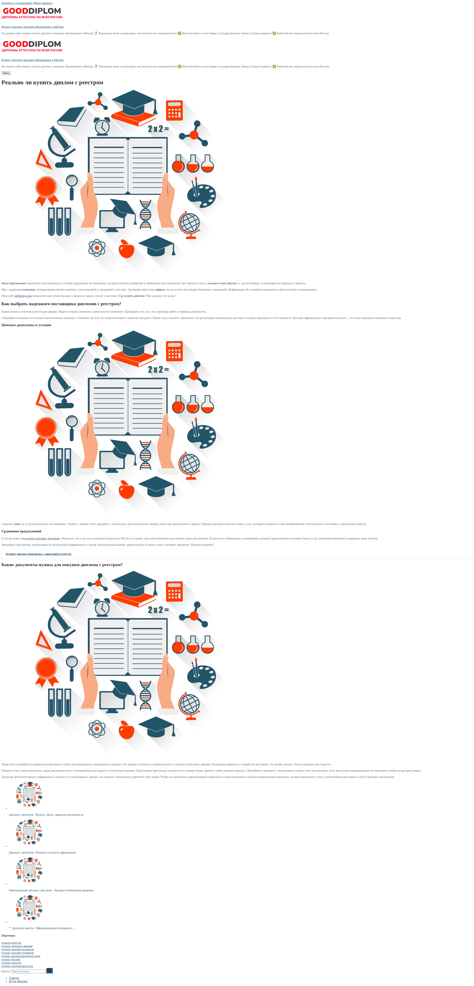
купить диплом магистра (17, 966)
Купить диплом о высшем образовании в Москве (32, 26)
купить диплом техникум (17, 949)
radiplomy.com (23, 295)
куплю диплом (10, 959)
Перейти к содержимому (17, 3)
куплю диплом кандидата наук (20, 956)
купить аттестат (11, 942)
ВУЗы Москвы (18, 981)
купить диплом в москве (17, 946)
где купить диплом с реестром (40, 538)
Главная (14, 978)
